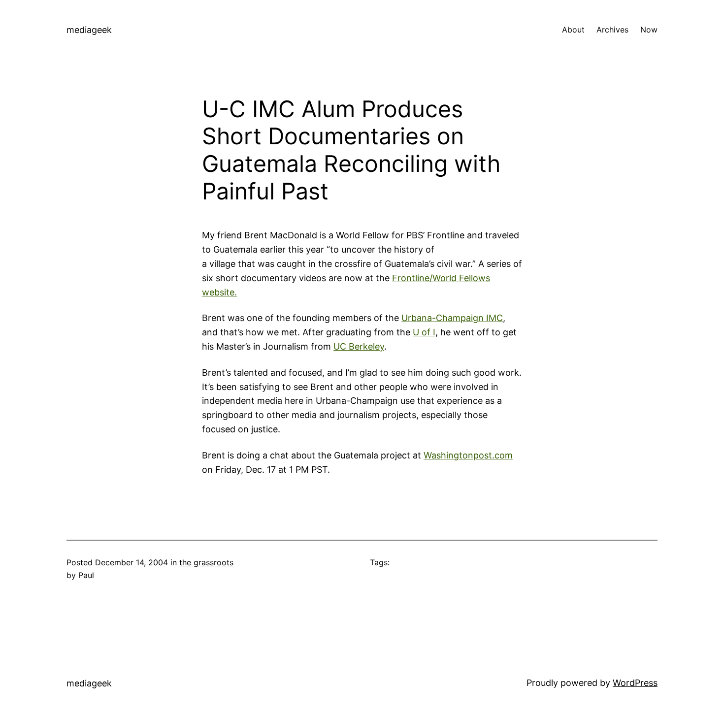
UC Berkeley (358, 346)
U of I (424, 332)
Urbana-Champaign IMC (452, 318)
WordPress (635, 683)
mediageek (89, 30)
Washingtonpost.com (468, 455)
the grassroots (206, 562)
